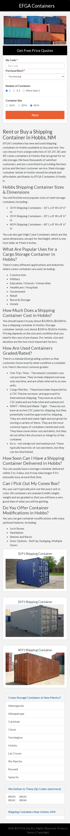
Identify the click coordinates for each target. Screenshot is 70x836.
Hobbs (12, 745)
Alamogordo (16, 705)
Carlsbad (14, 721)
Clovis (12, 729)
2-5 (18, 90)
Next (35, 115)
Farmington (15, 737)
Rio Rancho (15, 761)
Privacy (61, 828)
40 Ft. (37, 105)
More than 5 (33, 90)
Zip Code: (12, 60)
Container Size (14, 100)
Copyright (42, 832)
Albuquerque (16, 713)
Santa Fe (13, 777)
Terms (30, 832)
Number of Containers (18, 85)
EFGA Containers (37, 6)
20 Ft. (24, 105)
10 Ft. (12, 105)
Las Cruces (15, 753)
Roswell (13, 769)
